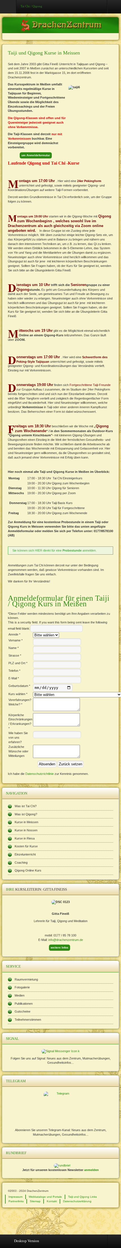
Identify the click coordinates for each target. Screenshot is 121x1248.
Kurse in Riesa (25, 838)
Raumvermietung (26, 979)
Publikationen (24, 1003)
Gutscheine (22, 1011)
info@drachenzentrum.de (65, 939)
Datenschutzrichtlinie (39, 773)
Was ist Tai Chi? (26, 806)
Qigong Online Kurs (28, 870)
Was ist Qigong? (26, 814)
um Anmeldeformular (35, 155)
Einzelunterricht (25, 854)
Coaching (21, 862)
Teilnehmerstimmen (28, 1019)
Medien (19, 995)
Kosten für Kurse (26, 846)
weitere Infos (59, 947)
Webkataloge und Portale (45, 1196)
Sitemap (35, 1201)
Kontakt (52, 1201)
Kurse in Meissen (26, 822)
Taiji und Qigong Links (82, 1196)
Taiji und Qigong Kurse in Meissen (44, 53)
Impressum (15, 1196)
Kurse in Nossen (26, 830)
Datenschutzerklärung (77, 1201)
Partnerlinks (16, 1201)
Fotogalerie (22, 987)
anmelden (91, 1170)
